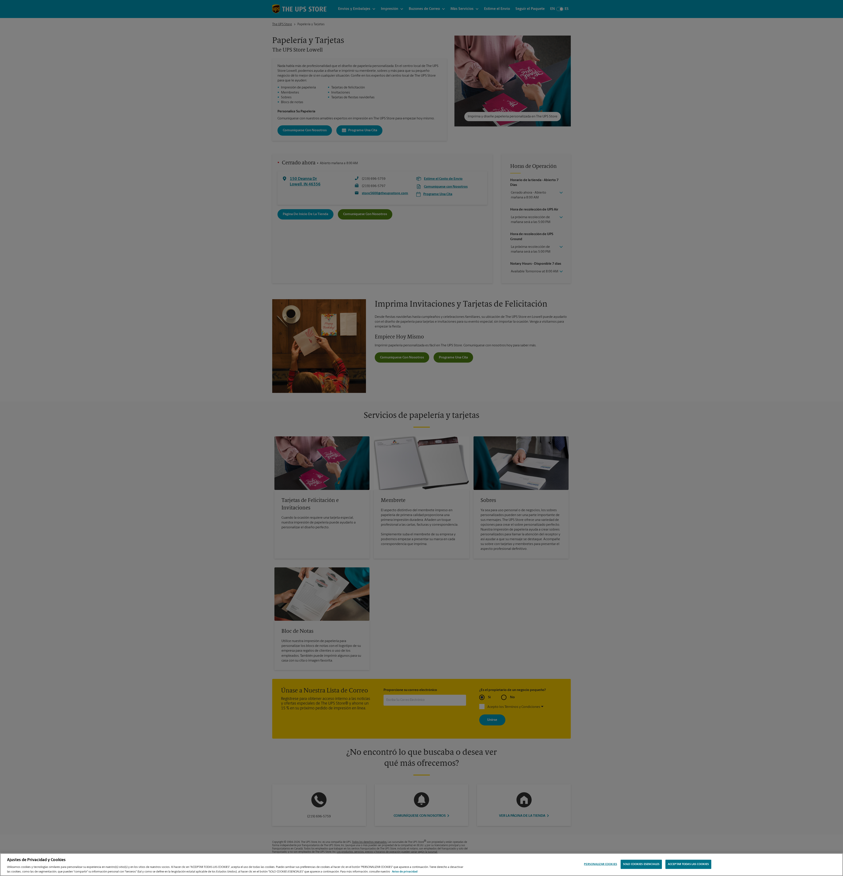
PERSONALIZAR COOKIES (600, 864)
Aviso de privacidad (405, 871)
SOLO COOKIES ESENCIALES (641, 864)
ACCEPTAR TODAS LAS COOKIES (688, 864)
